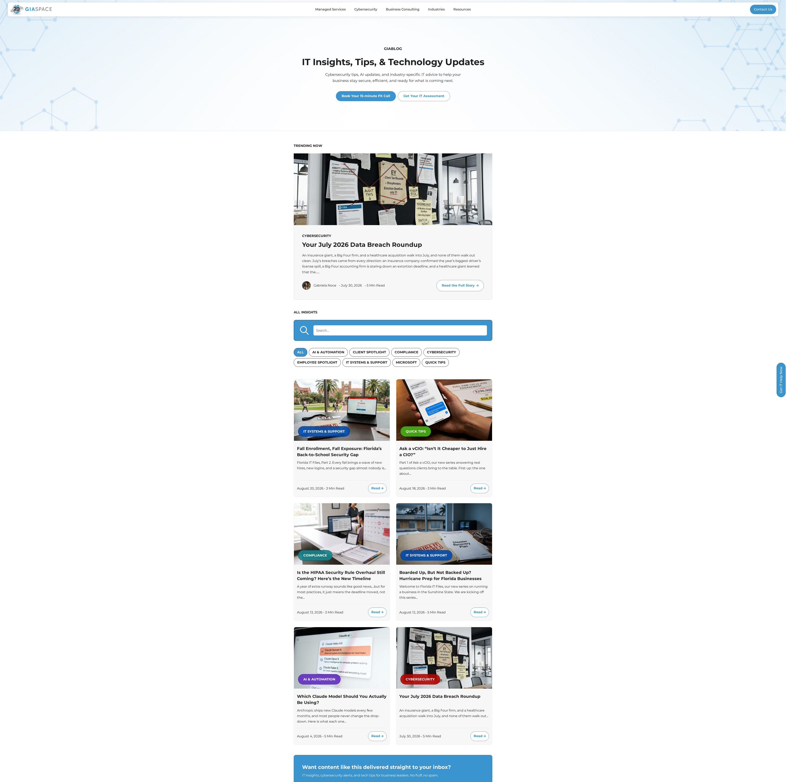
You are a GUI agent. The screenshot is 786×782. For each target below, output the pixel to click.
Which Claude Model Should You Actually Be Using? (341, 699)
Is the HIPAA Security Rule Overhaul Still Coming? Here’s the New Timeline (341, 575)
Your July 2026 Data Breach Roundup (362, 244)
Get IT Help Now (781, 380)
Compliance (406, 352)
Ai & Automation (328, 352)
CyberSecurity (441, 352)
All (300, 352)
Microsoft (406, 362)
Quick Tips (435, 362)
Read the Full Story (458, 285)
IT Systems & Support (366, 362)
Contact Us (763, 9)
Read (376, 488)
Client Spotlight (369, 352)
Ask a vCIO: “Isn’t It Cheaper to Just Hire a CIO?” (443, 451)
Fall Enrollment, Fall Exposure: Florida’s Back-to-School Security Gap (339, 451)
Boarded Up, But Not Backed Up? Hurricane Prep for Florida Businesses (440, 575)
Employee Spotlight (317, 362)
